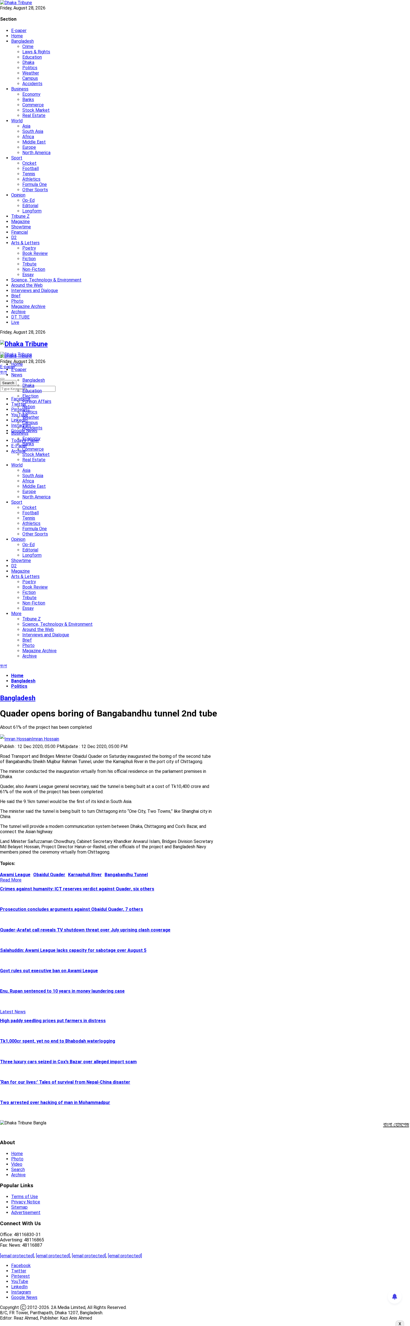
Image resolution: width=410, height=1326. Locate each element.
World (17, 120)
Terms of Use (24, 1196)
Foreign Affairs (36, 401)
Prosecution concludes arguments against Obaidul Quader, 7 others (71, 909)
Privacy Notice (25, 1202)
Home (17, 36)
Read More (10, 880)
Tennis (28, 173)
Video (16, 1164)
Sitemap (19, 1207)
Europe (29, 147)
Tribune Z (20, 216)
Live (15, 322)
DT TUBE (20, 317)
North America (36, 152)
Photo (17, 301)
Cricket (29, 163)
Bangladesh (22, 41)
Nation (28, 406)
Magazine (20, 221)
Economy (31, 94)
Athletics (31, 179)
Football (30, 168)
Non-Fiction (33, 269)
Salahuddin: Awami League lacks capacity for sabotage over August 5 (73, 950)
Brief (16, 295)
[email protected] (17, 1255)
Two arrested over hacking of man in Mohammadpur (55, 1102)
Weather (30, 73)
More (16, 613)
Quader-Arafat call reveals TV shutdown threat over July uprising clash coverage (85, 930)
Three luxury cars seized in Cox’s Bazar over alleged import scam (68, 1061)
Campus (30, 78)
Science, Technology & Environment (46, 280)
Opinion (18, 195)
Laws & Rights (36, 51)
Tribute (29, 264)
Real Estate (33, 115)
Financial (19, 232)
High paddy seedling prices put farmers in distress (53, 1020)
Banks (28, 99)
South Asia (32, 131)
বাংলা (3, 372)
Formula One (34, 184)
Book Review (35, 253)
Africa (28, 136)
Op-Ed (28, 200)
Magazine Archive (28, 306)
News (16, 375)
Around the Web (27, 285)
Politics (29, 67)
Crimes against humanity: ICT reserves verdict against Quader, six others (77, 889)
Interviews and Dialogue (34, 290)
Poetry (29, 248)
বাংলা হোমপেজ (396, 1124)
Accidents (32, 83)
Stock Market (36, 110)
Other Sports (35, 189)
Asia (26, 126)
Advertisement (25, 1212)
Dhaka (28, 62)
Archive (18, 311)
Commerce (33, 104)
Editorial (30, 205)
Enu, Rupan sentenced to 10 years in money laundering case (62, 991)
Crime (27, 46)
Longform (32, 211)
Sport (16, 158)
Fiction (29, 258)
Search (18, 1169)
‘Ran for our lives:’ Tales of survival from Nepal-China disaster (65, 1082)
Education (32, 57)
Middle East (34, 142)
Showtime (21, 227)
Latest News (13, 1011)
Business (19, 89)
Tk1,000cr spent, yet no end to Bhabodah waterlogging (57, 1041)
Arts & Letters (25, 242)
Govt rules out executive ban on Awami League (49, 970)
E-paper (18, 30)
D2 (14, 237)
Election (30, 396)
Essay (28, 274)
